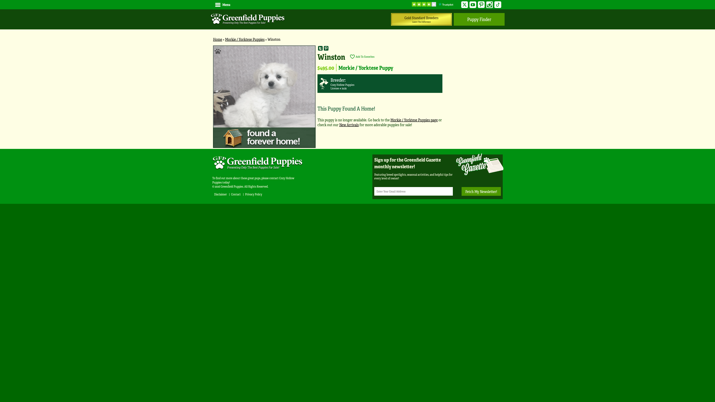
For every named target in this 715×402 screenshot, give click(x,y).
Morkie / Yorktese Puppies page (414, 119)
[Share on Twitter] (320, 48)
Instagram (489, 4)
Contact (236, 194)
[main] (357, 97)
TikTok (497, 4)
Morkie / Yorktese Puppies (245, 39)
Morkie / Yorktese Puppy (365, 67)
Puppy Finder (479, 19)
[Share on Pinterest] (326, 48)
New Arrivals (349, 124)
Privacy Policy (253, 194)
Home (217, 39)
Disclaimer (220, 194)
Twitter (464, 4)
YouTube (472, 4)
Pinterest (481, 4)
